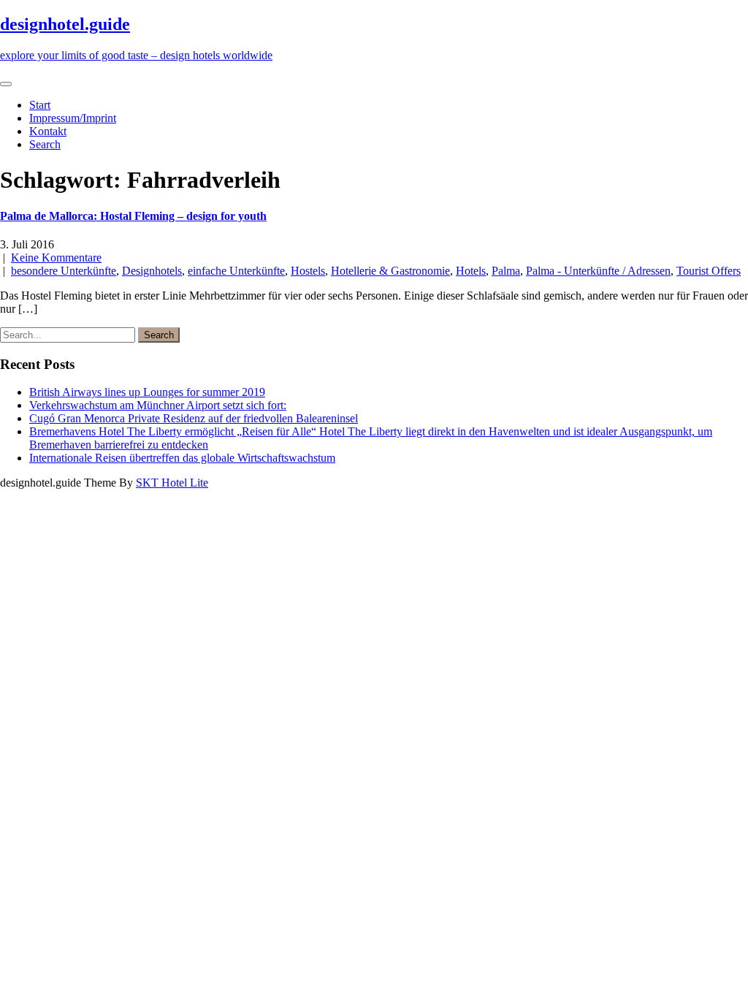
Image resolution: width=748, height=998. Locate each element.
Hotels (471, 270)
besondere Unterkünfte (63, 270)
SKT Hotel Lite (172, 482)
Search (45, 144)
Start (39, 105)
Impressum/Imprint (72, 118)
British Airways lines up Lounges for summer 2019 (147, 392)
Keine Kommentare (56, 257)
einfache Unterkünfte (236, 270)
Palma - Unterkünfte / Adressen (598, 270)
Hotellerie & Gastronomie (390, 270)
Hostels (308, 270)
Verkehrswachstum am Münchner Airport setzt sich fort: (157, 405)
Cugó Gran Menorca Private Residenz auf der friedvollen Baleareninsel (193, 418)
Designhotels (152, 270)
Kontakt (47, 131)
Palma (506, 270)
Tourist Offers (708, 270)
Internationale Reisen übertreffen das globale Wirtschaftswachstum (182, 458)
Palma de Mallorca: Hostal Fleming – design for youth (133, 216)
